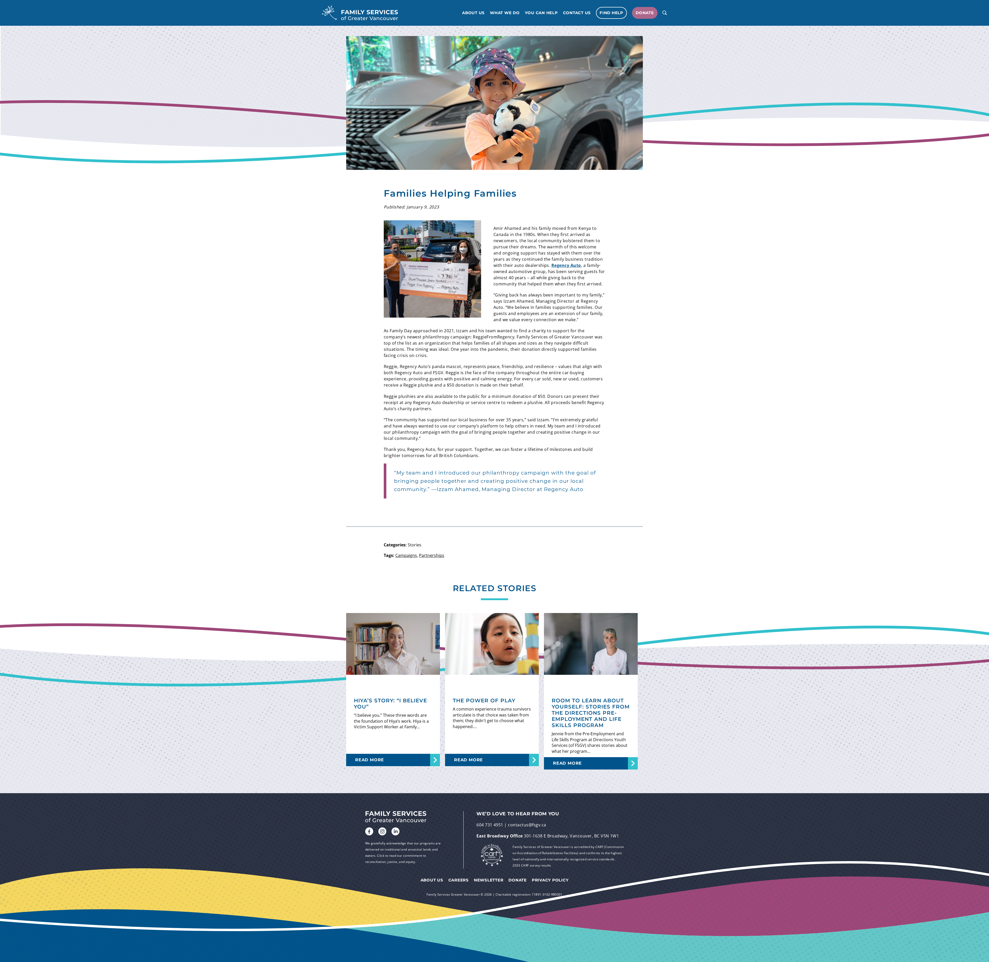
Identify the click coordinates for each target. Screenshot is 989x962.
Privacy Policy (550, 880)
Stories (414, 545)
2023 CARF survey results (532, 865)
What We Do (505, 13)
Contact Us (577, 13)
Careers (458, 880)
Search (664, 13)
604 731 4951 (489, 825)
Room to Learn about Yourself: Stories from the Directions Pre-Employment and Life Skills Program (591, 712)
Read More (369, 759)
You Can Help (541, 13)
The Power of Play (484, 700)
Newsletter (489, 880)
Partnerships (431, 555)
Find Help (611, 12)
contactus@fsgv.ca (527, 825)
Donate (645, 12)
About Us (473, 13)
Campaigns (406, 555)
